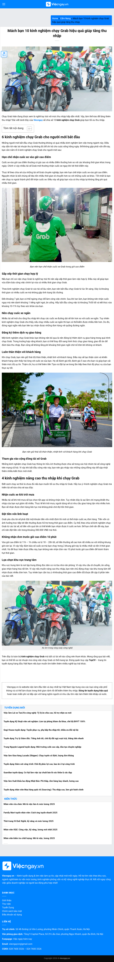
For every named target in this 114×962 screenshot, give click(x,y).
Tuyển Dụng (8, 907)
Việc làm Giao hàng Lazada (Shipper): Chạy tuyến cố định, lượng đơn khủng (39, 755)
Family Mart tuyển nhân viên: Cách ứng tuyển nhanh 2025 (30, 812)
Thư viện (6, 904)
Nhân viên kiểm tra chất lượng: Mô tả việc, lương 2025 (29, 838)
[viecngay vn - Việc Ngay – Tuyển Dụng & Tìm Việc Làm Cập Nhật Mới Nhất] (57, 4)
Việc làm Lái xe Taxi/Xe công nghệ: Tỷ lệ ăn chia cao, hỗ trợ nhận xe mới (37, 713)
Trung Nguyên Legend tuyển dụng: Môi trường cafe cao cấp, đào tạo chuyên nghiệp (42, 747)
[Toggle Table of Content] (28, 128)
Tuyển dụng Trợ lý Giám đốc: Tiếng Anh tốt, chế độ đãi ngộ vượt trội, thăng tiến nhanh (44, 738)
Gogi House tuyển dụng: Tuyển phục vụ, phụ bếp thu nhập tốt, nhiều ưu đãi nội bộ (41, 730)
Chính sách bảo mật (12, 911)
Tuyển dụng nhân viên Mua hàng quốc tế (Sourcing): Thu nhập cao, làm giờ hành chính (43, 789)
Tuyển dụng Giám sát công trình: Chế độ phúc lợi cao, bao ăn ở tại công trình (39, 764)
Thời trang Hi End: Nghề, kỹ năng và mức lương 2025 (29, 821)
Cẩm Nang (65, 18)
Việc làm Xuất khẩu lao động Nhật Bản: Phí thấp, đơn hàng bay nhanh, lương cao (41, 781)
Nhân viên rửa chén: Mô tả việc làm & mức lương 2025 (29, 804)
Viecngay (38, 120)
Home (55, 18)
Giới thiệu (6, 900)
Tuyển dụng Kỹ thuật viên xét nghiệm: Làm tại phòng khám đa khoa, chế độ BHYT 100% (44, 721)
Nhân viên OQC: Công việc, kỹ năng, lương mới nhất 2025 (30, 829)
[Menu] (3, 4)
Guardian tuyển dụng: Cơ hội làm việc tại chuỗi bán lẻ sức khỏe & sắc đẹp (38, 772)
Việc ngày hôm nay (22, 939)
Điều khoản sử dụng (12, 914)
